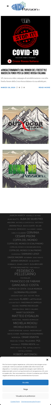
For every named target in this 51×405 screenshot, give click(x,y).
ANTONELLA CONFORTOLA (25, 222)
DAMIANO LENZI (30, 253)
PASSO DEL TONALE (17, 341)
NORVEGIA (16, 337)
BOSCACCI (21, 229)
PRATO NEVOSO (16, 348)
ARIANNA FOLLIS (15, 226)
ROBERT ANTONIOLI (25, 354)
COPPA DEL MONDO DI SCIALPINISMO (25, 243)
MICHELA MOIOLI (25, 323)
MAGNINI (15, 306)
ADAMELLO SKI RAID (33, 215)
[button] (47, 359)
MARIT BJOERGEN (25, 312)
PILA (37, 344)
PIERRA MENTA (28, 344)
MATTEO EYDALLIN (25, 315)
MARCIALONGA (18, 309)
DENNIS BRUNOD (19, 261)
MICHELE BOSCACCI (25, 326)
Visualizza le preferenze (25, 396)
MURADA (26, 330)
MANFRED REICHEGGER (29, 306)
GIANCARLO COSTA (25, 285)
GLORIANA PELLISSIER (25, 292)
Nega (25, 389)
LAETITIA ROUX (35, 299)
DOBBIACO (12, 264)
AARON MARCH (17, 215)
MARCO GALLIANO (31, 309)
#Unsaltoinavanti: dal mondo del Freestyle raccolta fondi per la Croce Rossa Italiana (24, 72)
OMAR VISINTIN (30, 337)
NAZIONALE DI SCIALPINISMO (31, 334)
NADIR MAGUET (36, 330)
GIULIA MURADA (34, 289)
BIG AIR (38, 226)
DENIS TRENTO (38, 257)
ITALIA (37, 296)
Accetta (25, 382)
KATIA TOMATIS (14, 299)
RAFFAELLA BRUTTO (33, 348)
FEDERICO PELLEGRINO (25, 272)
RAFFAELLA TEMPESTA (25, 351)
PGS (38, 340)
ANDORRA (11, 222)
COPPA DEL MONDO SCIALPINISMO (25, 250)
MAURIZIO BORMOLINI (30, 320)
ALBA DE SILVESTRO (31, 218)
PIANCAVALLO (15, 344)
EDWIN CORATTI (23, 264)
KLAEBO (24, 299)
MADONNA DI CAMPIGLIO (31, 302)
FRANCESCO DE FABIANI (25, 281)
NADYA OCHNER (13, 334)
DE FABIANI (28, 257)
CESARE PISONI (25, 236)
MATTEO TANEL (16, 320)
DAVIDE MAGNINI (15, 257)
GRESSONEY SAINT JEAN (19, 295)
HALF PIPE (31, 295)
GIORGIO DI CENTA (17, 289)
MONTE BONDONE (15, 330)
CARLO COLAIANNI (18, 233)
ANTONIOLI (39, 222)
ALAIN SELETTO (13, 219)
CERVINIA (33, 232)
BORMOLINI (12, 229)
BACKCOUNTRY (29, 226)
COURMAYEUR (16, 254)
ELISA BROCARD (36, 264)
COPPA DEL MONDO (25, 239)
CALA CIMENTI (31, 229)
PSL (24, 348)
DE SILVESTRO (34, 261)
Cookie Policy (15, 401)
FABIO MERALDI (35, 267)
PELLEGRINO (30, 341)
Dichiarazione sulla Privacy (31, 401)
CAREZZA (39, 229)
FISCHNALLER (25, 278)
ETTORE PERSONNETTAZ (20, 267)
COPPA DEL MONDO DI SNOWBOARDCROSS (25, 247)
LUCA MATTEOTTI (14, 302)
